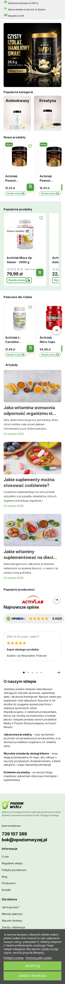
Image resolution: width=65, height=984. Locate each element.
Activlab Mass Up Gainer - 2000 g (19, 260)
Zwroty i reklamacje (13, 927)
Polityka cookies (14, 958)
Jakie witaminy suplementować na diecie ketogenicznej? (30, 555)
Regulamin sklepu (12, 863)
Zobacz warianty (16, 231)
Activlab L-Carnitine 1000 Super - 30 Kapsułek (14, 340)
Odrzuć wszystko (32, 976)
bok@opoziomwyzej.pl (24, 839)
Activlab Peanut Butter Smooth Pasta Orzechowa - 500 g (14, 178)
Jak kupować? (10, 907)
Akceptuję (32, 966)
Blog (4, 876)
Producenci (9, 883)
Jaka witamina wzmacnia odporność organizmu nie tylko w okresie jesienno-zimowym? (29, 411)
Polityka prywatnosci (14, 869)
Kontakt (6, 889)
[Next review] (58, 672)
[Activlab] (32, 599)
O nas (5, 856)
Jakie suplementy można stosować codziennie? (29, 482)
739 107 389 (14, 834)
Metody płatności (12, 913)
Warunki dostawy (12, 920)
